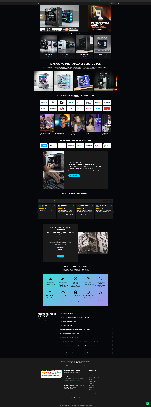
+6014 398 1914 (76, 380)
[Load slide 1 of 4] (71, 33)
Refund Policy (91, 385)
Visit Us (60, 256)
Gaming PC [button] (56, 3)
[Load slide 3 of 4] (75, 33)
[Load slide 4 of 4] (77, 33)
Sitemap (90, 389)
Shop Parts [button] (88, 3)
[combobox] (112, 3)
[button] (113, 212)
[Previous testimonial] (41, 120)
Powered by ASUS (92, 393)
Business (40, 0)
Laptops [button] (63, 3)
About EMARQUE (74, 175)
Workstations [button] (71, 3)
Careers (90, 379)
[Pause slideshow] (82, 33)
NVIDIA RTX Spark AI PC (94, 377)
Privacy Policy (92, 383)
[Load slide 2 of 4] (73, 33)
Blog (89, 391)
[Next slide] (79, 33)
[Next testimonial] (110, 120)
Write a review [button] (107, 201)
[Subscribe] (85, 365)
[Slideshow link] (87, 18)
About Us (90, 373)
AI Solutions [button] (80, 3)
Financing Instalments (93, 375)
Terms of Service (92, 381)
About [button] (96, 3)
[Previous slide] (68, 33)
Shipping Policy (92, 387)
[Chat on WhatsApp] (147, 403)
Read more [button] (61, 216)
